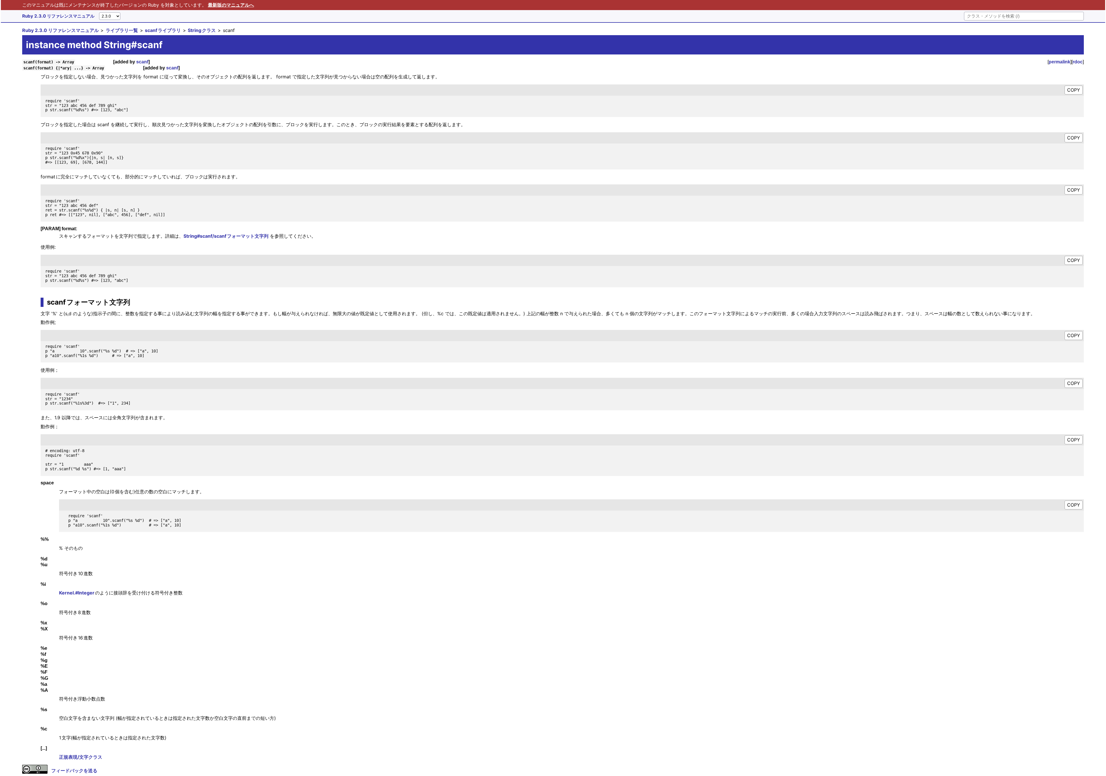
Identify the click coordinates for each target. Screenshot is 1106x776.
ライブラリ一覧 (122, 30)
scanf (142, 61)
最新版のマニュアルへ (231, 5)
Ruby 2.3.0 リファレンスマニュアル (58, 16)
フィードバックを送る (74, 770)
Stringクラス (202, 30)
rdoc (1078, 61)
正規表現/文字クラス (80, 757)
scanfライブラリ (163, 30)
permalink (1059, 61)
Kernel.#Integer (77, 593)
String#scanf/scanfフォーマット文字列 (225, 236)
